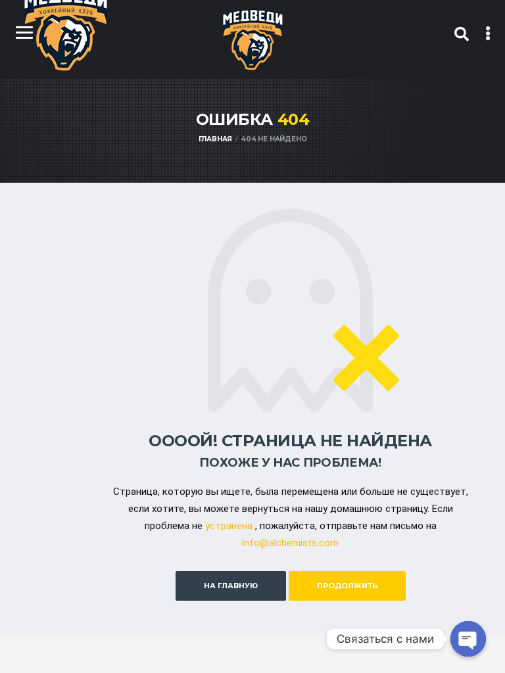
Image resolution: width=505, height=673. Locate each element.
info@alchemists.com (290, 543)
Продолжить (347, 585)
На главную (231, 585)
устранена (228, 526)
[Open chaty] (468, 639)
